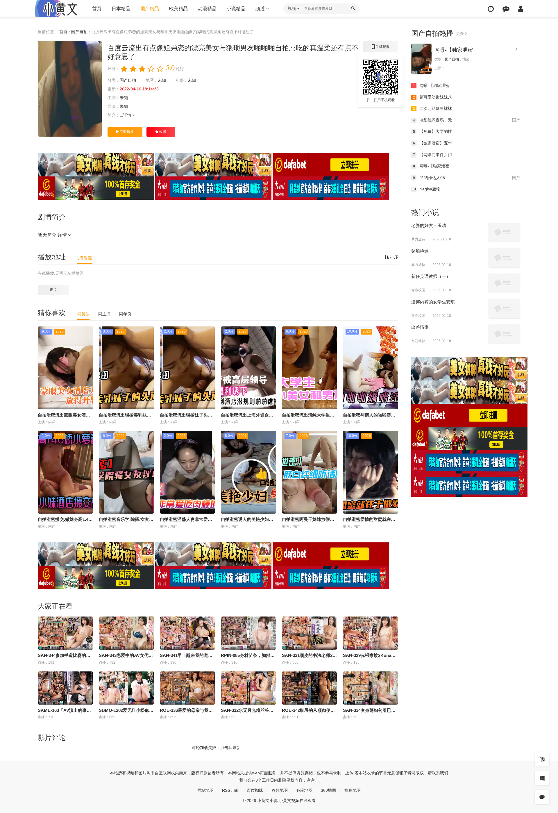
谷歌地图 (279, 790)
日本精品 (121, 8)
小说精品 (236, 8)
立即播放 (126, 132)
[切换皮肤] (542, 778)
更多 (460, 33)
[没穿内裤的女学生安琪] (504, 308)
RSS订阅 (230, 790)
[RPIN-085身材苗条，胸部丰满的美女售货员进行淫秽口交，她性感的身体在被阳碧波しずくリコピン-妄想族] (248, 633)
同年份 (125, 314)
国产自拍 (79, 31)
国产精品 (149, 8)
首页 (96, 8)
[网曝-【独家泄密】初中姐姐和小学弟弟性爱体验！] (421, 59)
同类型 (83, 314)
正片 (53, 290)
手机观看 (381, 48)
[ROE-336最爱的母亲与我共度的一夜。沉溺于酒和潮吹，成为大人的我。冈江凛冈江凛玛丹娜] (187, 688)
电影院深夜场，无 (466, 120)
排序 (393, 257)
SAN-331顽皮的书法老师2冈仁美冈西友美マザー (329, 655)
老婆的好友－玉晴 (428, 225)
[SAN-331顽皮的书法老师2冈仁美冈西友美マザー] (309, 633)
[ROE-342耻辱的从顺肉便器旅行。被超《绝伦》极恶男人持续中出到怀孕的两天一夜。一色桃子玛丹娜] (309, 688)
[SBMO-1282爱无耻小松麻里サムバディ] (126, 688)
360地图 (328, 790)
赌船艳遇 (420, 251)
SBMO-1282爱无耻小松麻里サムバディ (137, 710)
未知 (162, 80)
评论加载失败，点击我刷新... (218, 747)
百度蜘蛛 (255, 790)
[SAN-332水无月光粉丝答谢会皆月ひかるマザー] (248, 688)
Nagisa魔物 (426, 189)
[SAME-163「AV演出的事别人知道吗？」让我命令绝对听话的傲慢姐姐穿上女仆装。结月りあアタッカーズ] (65, 688)
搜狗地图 (352, 790)
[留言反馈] (505, 8)
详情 (128, 115)
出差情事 (420, 327)
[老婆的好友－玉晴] (504, 232)
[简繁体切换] (542, 759)
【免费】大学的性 (432, 131)
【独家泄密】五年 (432, 143)
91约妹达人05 (466, 177)
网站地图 (205, 790)
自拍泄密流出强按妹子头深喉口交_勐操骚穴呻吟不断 (211, 414)
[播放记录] (491, 8)
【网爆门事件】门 (432, 154)
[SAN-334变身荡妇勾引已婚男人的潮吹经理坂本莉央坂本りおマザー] (370, 688)
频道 (260, 8)
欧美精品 (178, 8)
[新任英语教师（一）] (504, 283)
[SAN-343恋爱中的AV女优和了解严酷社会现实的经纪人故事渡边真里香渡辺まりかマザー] (126, 633)
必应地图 (304, 790)
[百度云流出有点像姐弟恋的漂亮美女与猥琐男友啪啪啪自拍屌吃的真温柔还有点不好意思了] (70, 89)
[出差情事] (504, 334)
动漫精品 (207, 8)
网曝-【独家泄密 (453, 50)
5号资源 (84, 258)
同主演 (104, 314)
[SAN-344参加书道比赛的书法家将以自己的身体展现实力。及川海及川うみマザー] (65, 633)
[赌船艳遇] (504, 257)
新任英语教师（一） (430, 276)
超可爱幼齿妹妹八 (432, 97)
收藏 (162, 132)
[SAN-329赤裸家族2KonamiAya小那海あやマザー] (370, 633)
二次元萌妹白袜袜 (432, 108)
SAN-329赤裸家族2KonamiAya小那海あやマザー (391, 655)
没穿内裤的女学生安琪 (433, 301)
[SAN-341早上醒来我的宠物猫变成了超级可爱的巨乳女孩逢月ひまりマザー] (187, 633)
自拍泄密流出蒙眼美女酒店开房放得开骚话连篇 (83, 414)
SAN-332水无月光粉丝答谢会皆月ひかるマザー (267, 710)
